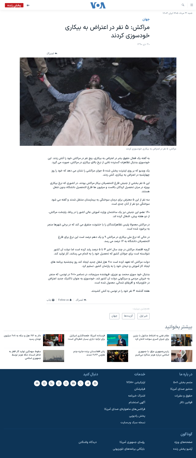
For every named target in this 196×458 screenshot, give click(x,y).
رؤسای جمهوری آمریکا (132, 442)
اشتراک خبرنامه (136, 396)
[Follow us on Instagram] (66, 383)
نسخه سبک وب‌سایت (133, 423)
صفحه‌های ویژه (183, 442)
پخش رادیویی (137, 416)
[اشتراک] (37, 383)
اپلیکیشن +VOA (135, 382)
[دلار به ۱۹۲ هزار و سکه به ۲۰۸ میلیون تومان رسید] (53, 340)
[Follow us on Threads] (59, 383)
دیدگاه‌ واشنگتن (88, 442)
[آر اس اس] (51, 383)
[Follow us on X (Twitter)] (80, 383)
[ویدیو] (28, 5)
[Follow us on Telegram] (88, 383)
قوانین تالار (186, 402)
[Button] (52, 53)
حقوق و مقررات (183, 396)
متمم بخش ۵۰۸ (182, 382)
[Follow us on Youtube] (73, 383)
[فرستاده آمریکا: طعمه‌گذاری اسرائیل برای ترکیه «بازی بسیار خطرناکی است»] (117, 340)
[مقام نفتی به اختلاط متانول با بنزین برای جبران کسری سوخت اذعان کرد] (181, 340)
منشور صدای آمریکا (181, 389)
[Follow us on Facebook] (95, 383)
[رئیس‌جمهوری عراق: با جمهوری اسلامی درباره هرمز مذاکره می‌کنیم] (181, 356)
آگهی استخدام (137, 402)
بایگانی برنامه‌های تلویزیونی (129, 449)
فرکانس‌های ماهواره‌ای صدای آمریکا (124, 409)
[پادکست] (44, 383)
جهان (146, 19)
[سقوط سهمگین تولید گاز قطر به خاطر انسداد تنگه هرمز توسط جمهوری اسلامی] (53, 356)
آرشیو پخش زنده (182, 449)
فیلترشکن (139, 389)
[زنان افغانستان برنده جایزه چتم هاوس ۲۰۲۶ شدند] (117, 356)
